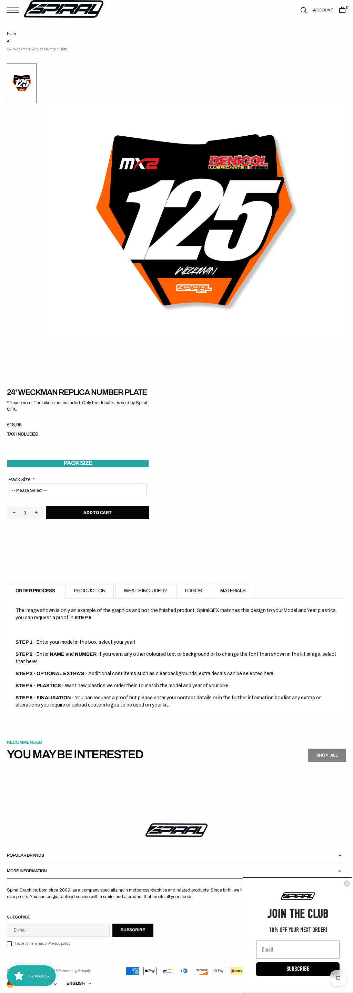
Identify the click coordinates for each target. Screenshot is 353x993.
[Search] (298, 10)
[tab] (35, 591)
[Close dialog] (341, 883)
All (9, 41)
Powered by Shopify (74, 971)
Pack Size (20, 479)
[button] (15, 10)
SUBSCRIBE (292, 969)
